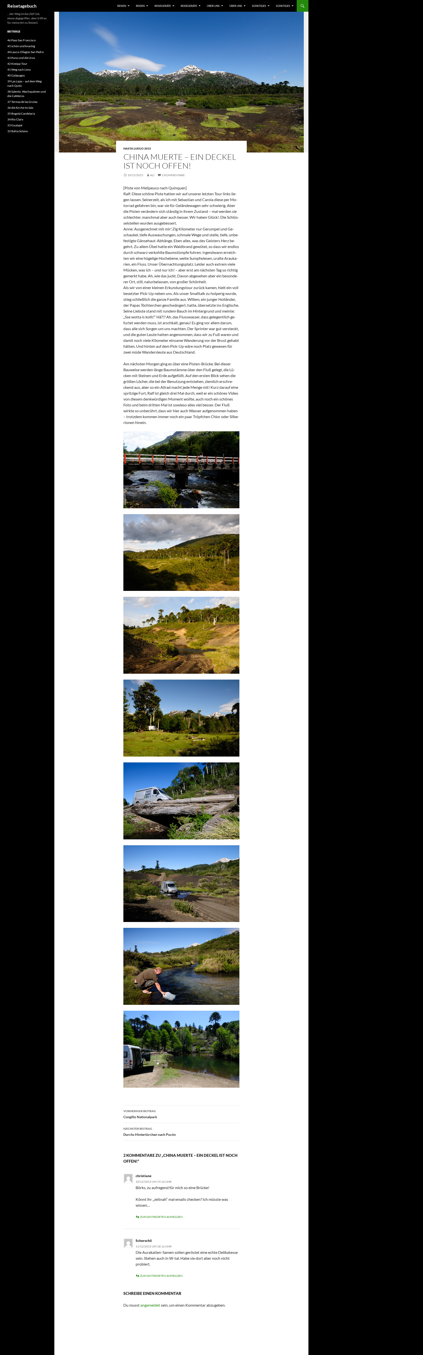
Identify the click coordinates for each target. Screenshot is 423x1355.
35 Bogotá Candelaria (21, 113)
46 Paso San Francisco (21, 40)
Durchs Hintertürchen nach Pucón (149, 1132)
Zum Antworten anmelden (161, 1217)
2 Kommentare (173, 175)
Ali (152, 175)
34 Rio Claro (15, 119)
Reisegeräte (162, 5)
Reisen (121, 5)
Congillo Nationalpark (140, 1114)
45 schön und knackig (21, 46)
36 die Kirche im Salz (20, 107)
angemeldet (150, 1305)
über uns (213, 5)
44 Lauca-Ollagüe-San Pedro (25, 52)
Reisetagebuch (21, 6)
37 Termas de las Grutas (22, 102)
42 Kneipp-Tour (17, 63)
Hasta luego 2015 (137, 148)
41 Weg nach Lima (19, 69)
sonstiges (259, 5)
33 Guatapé (14, 125)
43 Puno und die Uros (21, 58)
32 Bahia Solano (17, 131)
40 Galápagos (16, 75)
